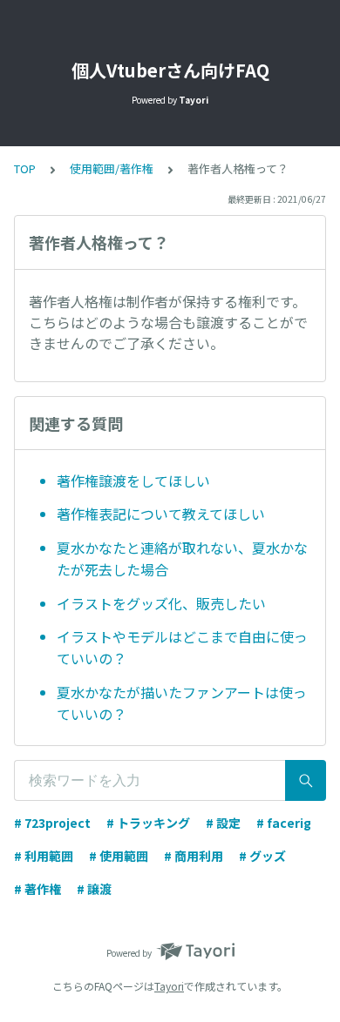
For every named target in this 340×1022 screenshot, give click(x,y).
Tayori (169, 985)
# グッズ (262, 855)
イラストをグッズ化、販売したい (161, 603)
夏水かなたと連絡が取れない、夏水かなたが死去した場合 (182, 559)
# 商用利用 (193, 855)
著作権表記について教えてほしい (161, 513)
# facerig (283, 822)
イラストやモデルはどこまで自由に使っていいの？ (182, 647)
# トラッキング (148, 822)
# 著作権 (37, 889)
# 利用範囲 (43, 855)
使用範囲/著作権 (111, 168)
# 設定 (223, 822)
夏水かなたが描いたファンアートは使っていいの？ (182, 703)
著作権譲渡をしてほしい (133, 480)
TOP (25, 168)
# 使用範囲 (118, 855)
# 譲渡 (94, 889)
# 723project (52, 822)
